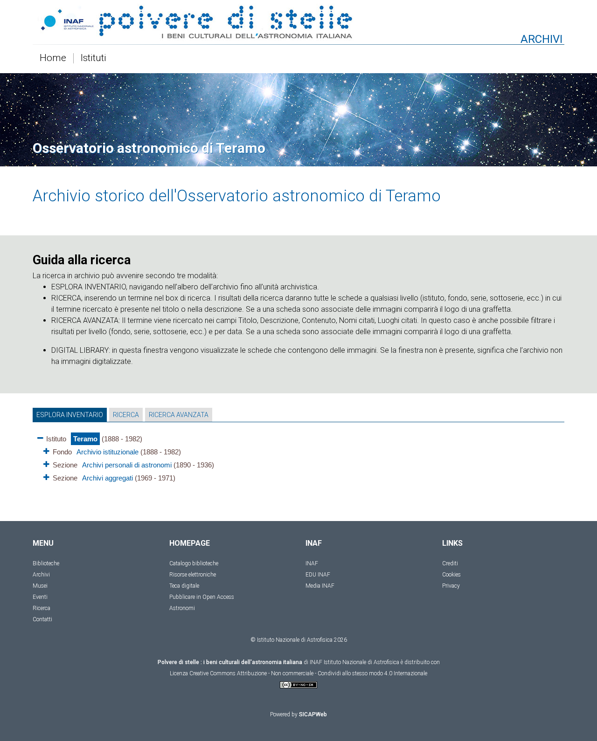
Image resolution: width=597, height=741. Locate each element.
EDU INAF (317, 574)
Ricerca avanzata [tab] (178, 415)
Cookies (451, 574)
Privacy (451, 586)
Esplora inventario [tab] (69, 415)
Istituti (93, 58)
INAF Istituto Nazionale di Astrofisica (354, 662)
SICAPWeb (313, 714)
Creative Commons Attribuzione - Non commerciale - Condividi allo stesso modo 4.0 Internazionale (308, 673)
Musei (40, 586)
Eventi (40, 597)
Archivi (41, 574)
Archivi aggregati (107, 478)
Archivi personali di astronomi (127, 465)
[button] (40, 436)
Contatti (42, 619)
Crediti (450, 563)
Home (53, 58)
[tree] (298, 458)
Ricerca (41, 608)
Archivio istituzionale (107, 452)
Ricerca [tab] (126, 415)
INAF (311, 563)
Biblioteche (46, 563)
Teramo (85, 439)
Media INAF (319, 586)
